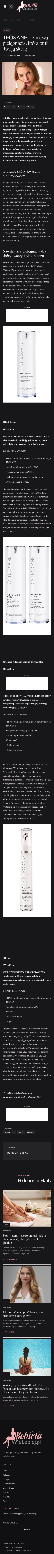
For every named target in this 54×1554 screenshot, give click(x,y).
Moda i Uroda (22, 20)
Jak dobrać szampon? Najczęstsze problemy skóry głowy (23, 1314)
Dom (5, 1470)
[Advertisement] (27, 315)
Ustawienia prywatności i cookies (17, 1550)
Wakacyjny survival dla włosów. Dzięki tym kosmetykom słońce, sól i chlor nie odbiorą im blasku (26, 1388)
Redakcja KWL (14, 55)
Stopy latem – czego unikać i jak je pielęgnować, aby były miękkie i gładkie (24, 1239)
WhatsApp (30, 107)
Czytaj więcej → (10, 1259)
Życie (5, 1501)
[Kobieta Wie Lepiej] (27, 6)
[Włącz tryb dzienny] (11, 6)
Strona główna (8, 20)
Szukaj (27, 1529)
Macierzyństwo (9, 1483)
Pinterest (20, 107)
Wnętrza (6, 1496)
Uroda (32, 20)
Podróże (6, 1492)
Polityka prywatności (12, 1547)
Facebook (7, 107)
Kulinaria (6, 1474)
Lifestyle (6, 1479)
